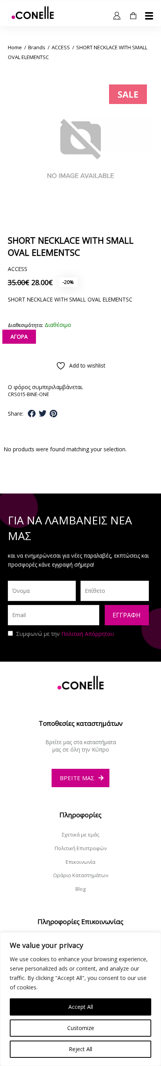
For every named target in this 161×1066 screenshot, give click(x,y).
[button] (31, 413)
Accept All (80, 1006)
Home (15, 47)
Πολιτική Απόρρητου (87, 633)
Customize (80, 1028)
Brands (36, 47)
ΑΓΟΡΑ (19, 336)
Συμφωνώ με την (65, 633)
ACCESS (61, 47)
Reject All (80, 1049)
